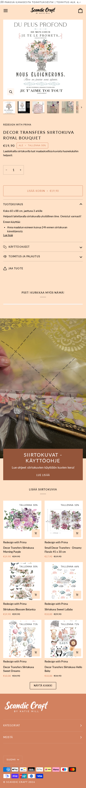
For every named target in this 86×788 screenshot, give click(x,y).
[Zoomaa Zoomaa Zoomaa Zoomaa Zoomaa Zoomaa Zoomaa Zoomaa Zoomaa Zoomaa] (43, 59)
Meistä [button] (8, 737)
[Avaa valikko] (9, 11)
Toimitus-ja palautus (24, 256)
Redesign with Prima (17, 124)
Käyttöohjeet (19, 246)
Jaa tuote (15, 268)
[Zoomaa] (10, 91)
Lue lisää (8, 235)
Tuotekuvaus (13, 204)
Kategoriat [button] (11, 725)
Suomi (11, 759)
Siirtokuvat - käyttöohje (43, 457)
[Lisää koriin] (36, 533)
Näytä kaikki (43, 685)
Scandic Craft (17, 781)
